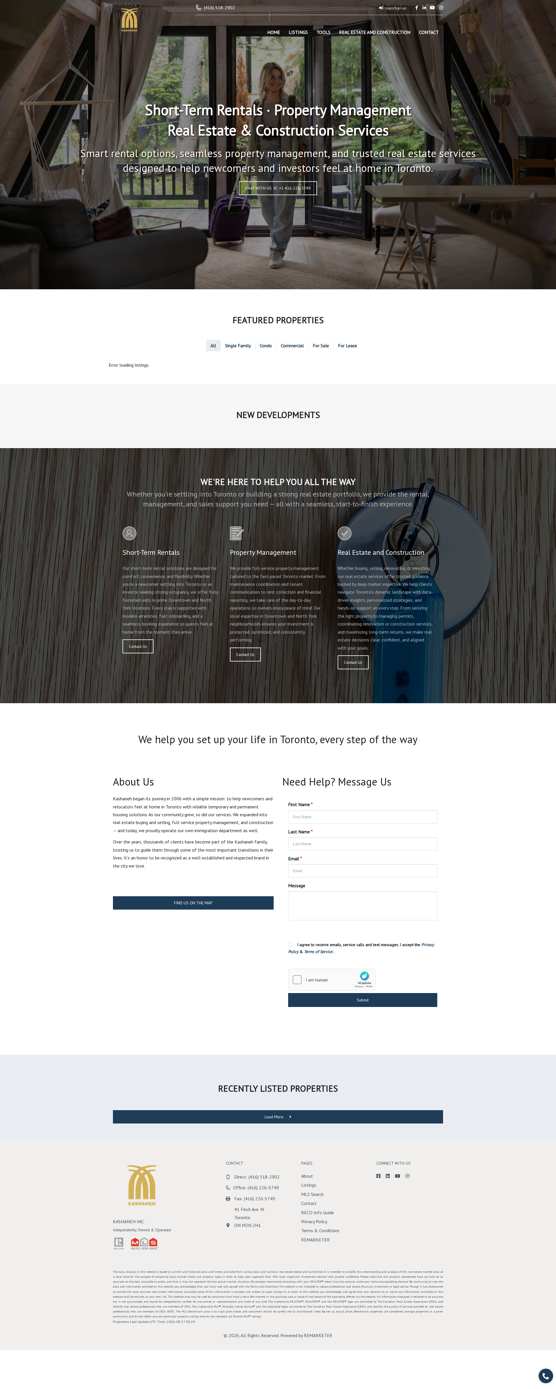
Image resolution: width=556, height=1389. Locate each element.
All (213, 345)
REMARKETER (315, 1240)
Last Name (300, 832)
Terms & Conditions (320, 1230)
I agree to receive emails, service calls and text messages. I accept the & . (361, 948)
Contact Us (138, 646)
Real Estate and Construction (374, 32)
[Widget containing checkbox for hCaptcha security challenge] (332, 980)
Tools (323, 32)
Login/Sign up (395, 8)
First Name (300, 804)
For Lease (347, 345)
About (307, 1176)
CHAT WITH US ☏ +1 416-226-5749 (278, 188)
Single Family (238, 345)
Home (273, 32)
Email (295, 858)
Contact (429, 32)
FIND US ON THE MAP (193, 903)
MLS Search (312, 1194)
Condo (266, 345)
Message (296, 885)
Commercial (292, 345)
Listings (298, 32)
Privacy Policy (314, 1221)
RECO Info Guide (317, 1212)
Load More (275, 1116)
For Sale (321, 345)
